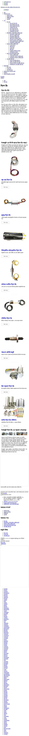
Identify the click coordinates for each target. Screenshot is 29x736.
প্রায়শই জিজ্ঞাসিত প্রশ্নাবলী (9, 74)
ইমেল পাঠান (3, 542)
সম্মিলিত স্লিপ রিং (6, 318)
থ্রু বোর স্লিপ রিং (6, 180)
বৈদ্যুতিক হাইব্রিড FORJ (15, 50)
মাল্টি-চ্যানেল (12, 46)
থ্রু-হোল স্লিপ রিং (13, 23)
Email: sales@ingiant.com (10, 502)
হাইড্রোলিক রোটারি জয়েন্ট (15, 34)
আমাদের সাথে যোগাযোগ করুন (9, 71)
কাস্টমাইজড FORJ (14, 52)
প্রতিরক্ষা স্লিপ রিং (13, 27)
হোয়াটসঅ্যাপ (3, 543)
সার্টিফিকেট (9, 17)
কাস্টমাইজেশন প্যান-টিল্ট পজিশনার (16, 64)
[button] (5, 187)
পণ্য (4, 20)
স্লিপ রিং (8, 22)
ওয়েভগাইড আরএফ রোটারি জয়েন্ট (16, 56)
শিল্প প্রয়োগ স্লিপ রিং (7, 386)
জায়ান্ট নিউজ (6, 65)
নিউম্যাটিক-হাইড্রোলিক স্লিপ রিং (11, 250)
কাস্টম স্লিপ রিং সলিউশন (8, 420)
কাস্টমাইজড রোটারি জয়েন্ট (15, 42)
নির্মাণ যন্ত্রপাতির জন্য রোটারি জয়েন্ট (17, 41)
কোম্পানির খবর (9, 70)
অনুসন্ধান (5, 493)
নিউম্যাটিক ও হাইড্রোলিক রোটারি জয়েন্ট (14, 33)
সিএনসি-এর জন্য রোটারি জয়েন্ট (16, 39)
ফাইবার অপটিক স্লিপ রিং (8, 284)
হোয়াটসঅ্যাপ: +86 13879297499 (11, 504)
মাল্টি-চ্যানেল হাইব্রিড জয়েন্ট (15, 38)
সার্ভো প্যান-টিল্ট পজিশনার (15, 60)
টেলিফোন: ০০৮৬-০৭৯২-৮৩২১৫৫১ (11, 501)
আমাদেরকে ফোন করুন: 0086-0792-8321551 (10, 7)
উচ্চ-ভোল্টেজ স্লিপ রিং (14, 30)
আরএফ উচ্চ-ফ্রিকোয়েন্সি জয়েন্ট (13, 53)
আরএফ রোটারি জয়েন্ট (14, 54)
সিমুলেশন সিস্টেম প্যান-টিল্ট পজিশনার (17, 63)
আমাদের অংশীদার (10, 16)
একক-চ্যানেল (12, 45)
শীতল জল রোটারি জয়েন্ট (14, 35)
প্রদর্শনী (8, 19)
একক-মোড (12, 48)
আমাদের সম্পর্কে (7, 13)
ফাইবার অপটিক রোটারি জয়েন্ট (12, 44)
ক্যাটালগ (5, 72)
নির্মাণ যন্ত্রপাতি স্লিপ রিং (14, 26)
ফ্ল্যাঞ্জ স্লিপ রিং (6, 215)
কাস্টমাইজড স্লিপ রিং (14, 31)
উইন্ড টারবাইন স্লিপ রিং (14, 24)
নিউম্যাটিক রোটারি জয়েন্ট (14, 37)
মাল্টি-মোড (12, 49)
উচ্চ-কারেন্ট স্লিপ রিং (14, 28)
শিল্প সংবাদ (9, 67)
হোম (4, 12)
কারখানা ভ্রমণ (9, 15)
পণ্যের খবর (9, 68)
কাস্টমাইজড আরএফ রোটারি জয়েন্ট (16, 57)
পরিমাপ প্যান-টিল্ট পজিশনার (15, 61)
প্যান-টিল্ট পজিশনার (10, 59)
